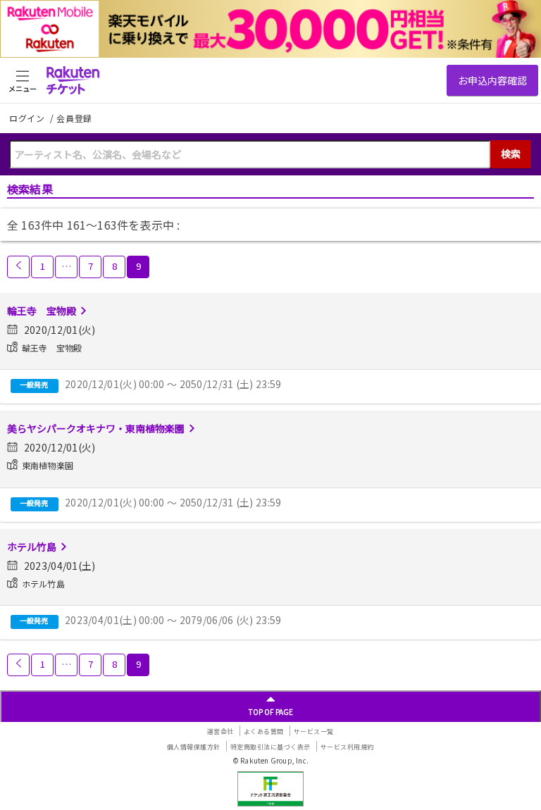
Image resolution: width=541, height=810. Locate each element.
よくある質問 (264, 731)
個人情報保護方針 (193, 747)
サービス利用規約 (347, 747)
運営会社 (220, 731)
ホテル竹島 (31, 547)
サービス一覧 (314, 731)
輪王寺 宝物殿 (41, 311)
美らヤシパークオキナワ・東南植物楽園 (96, 428)
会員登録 (74, 118)
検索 (511, 154)
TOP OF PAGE (271, 711)
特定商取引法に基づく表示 (270, 747)
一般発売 (34, 384)
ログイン (28, 118)
